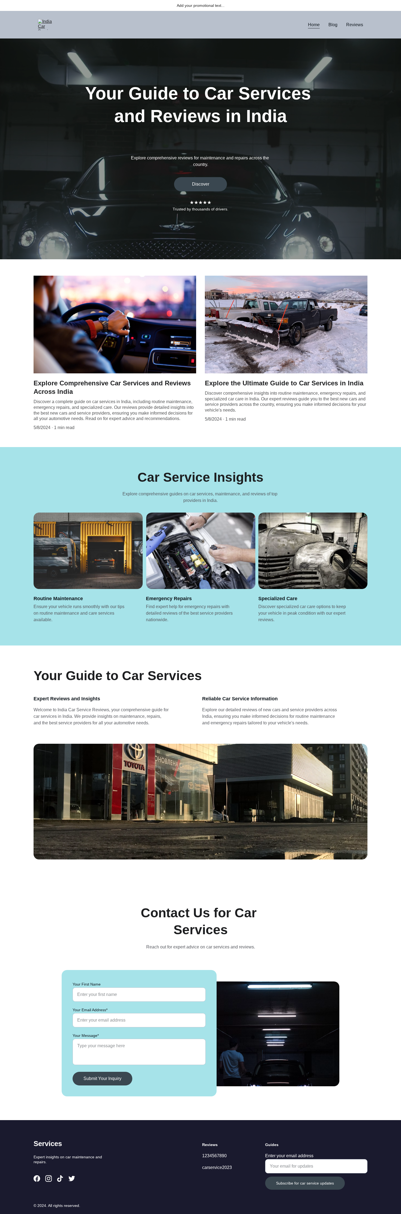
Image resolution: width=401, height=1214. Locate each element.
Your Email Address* (90, 1010)
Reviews (354, 24)
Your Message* (86, 1035)
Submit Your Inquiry (102, 1078)
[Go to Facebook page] (37, 1178)
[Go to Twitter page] (71, 1178)
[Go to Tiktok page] (60, 1178)
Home (314, 24)
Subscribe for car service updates (305, 1183)
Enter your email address (289, 1155)
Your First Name (87, 984)
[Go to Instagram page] (48, 1178)
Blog (332, 24)
